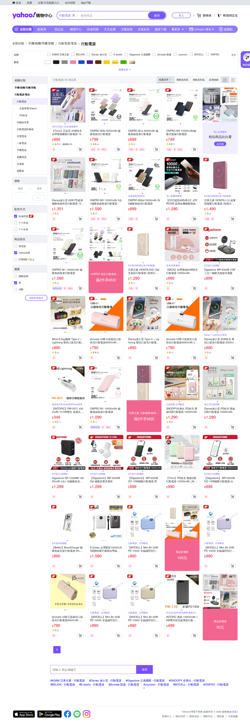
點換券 (42, 29)
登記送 (59, 29)
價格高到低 (199, 79)
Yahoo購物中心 (32, 15)
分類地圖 (233, 716)
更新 (234, 711)
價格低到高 (182, 79)
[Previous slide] (53, 105)
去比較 (220, 144)
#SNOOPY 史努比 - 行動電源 (187, 680)
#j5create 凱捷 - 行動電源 (124, 684)
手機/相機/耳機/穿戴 (25, 87)
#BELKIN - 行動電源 (62, 684)
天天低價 (110, 29)
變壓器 (20, 171)
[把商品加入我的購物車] (80, 149)
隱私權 (220, 716)
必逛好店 (144, 29)
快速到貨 (93, 29)
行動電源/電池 (22, 94)
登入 (181, 15)
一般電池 (21, 143)
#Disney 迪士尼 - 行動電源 (105, 680)
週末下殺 (161, 29)
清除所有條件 (36, 298)
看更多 (175, 29)
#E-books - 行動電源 (91, 684)
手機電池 (21, 150)
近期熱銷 (214, 79)
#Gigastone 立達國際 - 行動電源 (145, 680)
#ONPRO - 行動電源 (215, 684)
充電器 (20, 164)
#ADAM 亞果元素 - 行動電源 (67, 680)
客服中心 (166, 716)
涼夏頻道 (127, 29)
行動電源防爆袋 (25, 129)
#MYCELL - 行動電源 (186, 684)
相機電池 (21, 157)
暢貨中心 (76, 29)
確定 (38, 197)
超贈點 (228, 29)
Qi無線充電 (23, 122)
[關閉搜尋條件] (73, 15)
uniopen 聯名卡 (204, 29)
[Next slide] (83, 105)
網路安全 (208, 716)
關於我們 (180, 716)
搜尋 (144, 669)
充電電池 (21, 136)
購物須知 (194, 716)
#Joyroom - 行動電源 (156, 684)
